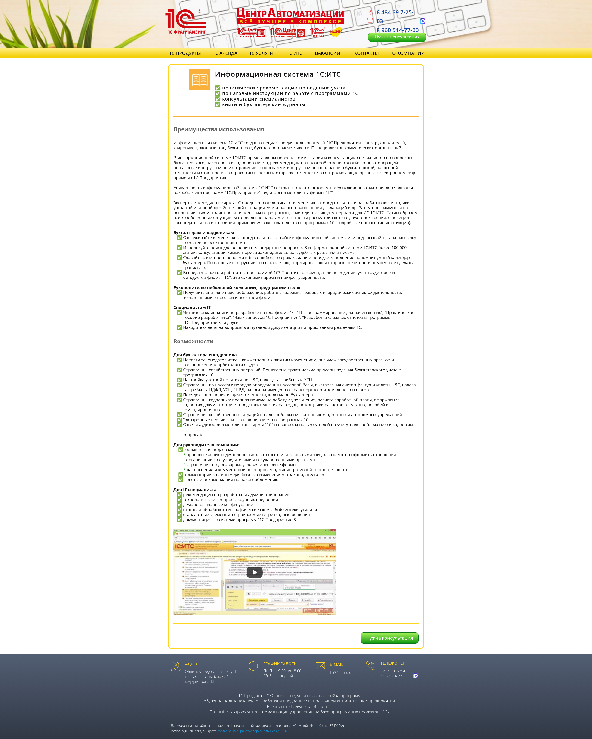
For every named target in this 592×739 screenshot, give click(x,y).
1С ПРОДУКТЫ (185, 53)
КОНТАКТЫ (366, 53)
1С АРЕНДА (225, 53)
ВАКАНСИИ (327, 53)
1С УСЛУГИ (261, 53)
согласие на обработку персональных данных (252, 731)
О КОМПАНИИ (408, 53)
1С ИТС (294, 53)
